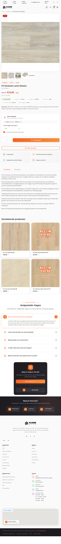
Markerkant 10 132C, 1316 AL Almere (44, 478)
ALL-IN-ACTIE (5, 457)
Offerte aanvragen (31, 148)
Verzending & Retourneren (8, 477)
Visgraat (4, 468)
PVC (3, 448)
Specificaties (17, 169)
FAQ (3, 485)
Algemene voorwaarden (8, 479)
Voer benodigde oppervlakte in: (10, 125)
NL (54, 2)
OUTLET (11, 82)
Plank (17, 82)
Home (2, 11)
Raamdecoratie (6, 465)
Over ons (34, 451)
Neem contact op (29, 381)
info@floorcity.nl (39, 490)
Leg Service (34, 457)
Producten (34, 454)
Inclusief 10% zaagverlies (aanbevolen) (15, 132)
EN (57, 2)
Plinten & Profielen (6, 451)
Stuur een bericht (40, 486)
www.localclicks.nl (41, 530)
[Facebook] (30, 436)
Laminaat (8, 11)
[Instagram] (26, 436)
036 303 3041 (39, 482)
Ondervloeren (5, 462)
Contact (34, 462)
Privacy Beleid (5, 488)
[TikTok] (34, 436)
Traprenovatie (35, 459)
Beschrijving (7, 169)
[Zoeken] (46, 7)
